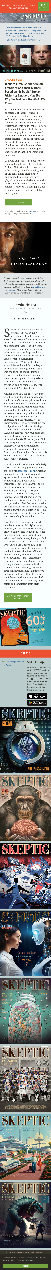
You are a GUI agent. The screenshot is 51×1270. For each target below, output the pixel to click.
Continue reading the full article (18, 597)
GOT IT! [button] (25, 1266)
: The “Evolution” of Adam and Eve (24, 40)
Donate (25, 653)
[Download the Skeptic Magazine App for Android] (37, 705)
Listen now (18, 202)
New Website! (43, 6)
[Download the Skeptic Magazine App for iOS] (37, 698)
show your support (36, 211)
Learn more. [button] (30, 1260)
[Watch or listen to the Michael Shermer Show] (25, 59)
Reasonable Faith (26, 470)
